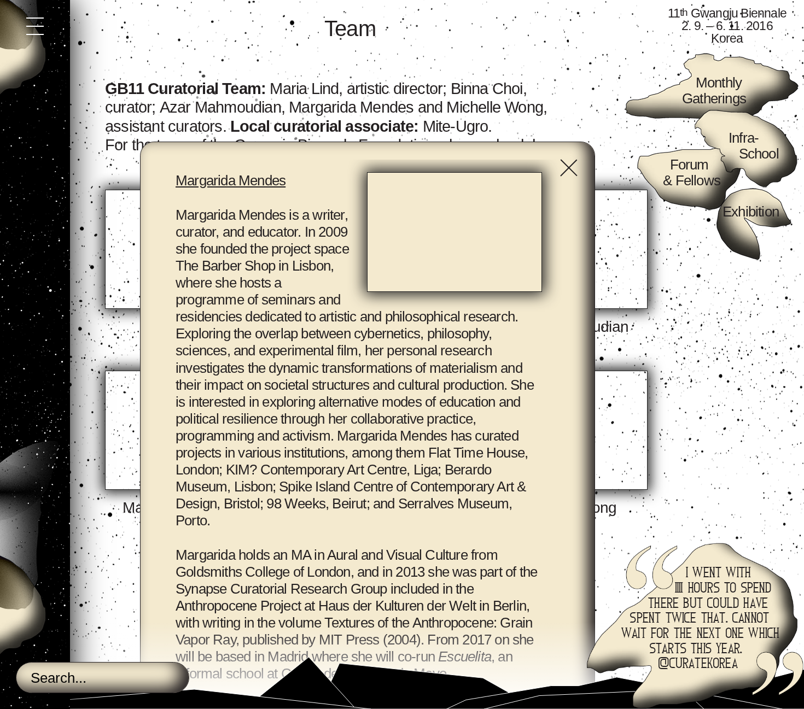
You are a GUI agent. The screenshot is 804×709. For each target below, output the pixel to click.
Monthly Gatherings (714, 90)
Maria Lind (304, 88)
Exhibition (751, 211)
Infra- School (754, 145)
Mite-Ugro (455, 126)
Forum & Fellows (690, 172)
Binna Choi (487, 88)
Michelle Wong (494, 107)
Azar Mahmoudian (220, 107)
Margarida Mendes (351, 107)
